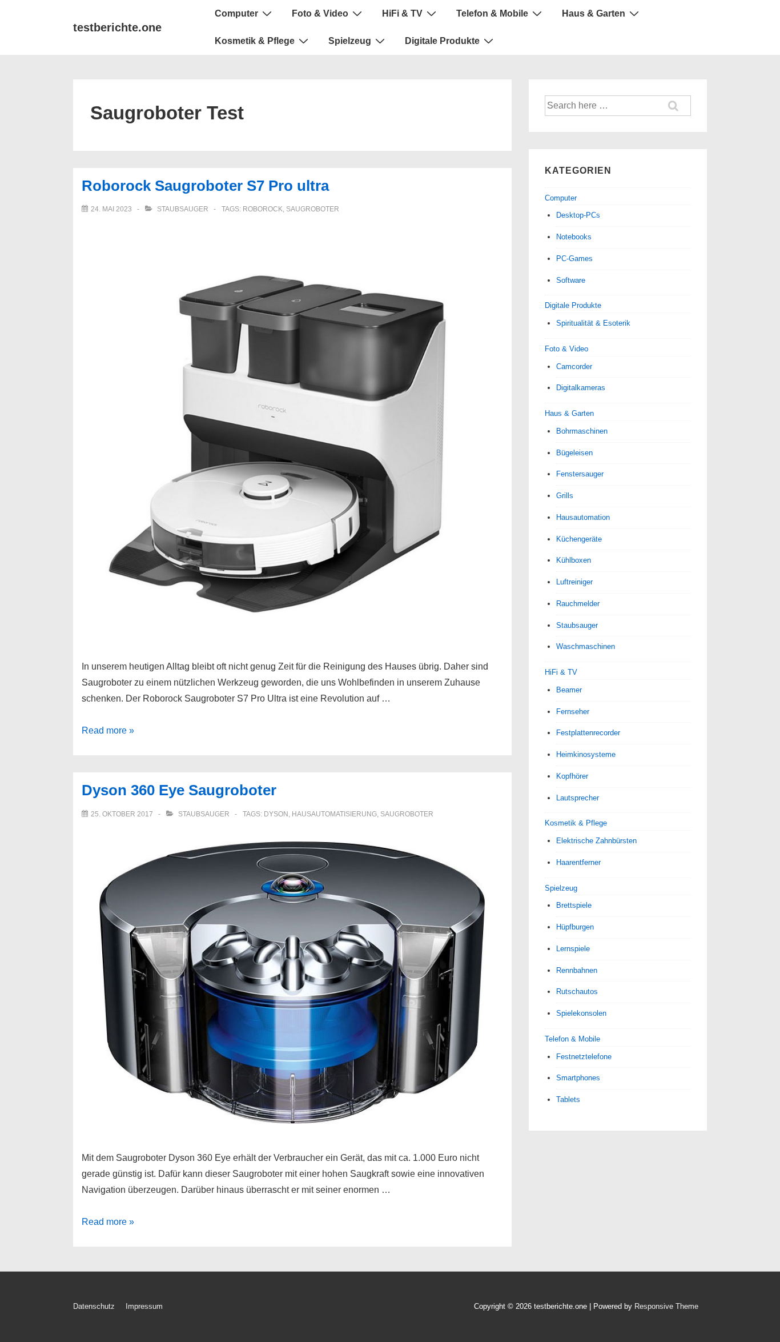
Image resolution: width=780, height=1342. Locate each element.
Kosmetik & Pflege (255, 41)
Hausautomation (583, 517)
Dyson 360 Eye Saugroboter (179, 790)
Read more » (108, 730)
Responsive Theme (666, 1306)
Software (570, 280)
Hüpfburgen (575, 927)
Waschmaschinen (585, 646)
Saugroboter (312, 209)
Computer (236, 13)
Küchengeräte (579, 539)
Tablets (568, 1099)
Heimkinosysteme (586, 754)
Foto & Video (320, 13)
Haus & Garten (593, 13)
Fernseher (572, 711)
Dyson (276, 814)
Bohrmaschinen (582, 431)
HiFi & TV (402, 13)
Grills (564, 495)
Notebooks (574, 237)
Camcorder (574, 366)
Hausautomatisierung (334, 814)
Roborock (263, 209)
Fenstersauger (580, 474)
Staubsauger (182, 209)
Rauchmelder (578, 603)
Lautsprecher (577, 798)
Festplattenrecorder (588, 732)
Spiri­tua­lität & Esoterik (593, 323)
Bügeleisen (574, 452)
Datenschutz (94, 1306)
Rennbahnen (576, 970)
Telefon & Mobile (492, 13)
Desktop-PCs (578, 215)
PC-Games (574, 258)
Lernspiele (573, 948)
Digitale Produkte (442, 41)
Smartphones (578, 1077)
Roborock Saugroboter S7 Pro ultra (205, 185)
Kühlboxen (573, 560)
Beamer (569, 690)
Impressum (144, 1306)
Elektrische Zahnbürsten (596, 840)
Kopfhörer (572, 776)
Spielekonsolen (581, 1013)
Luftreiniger (574, 582)
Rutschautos (577, 991)
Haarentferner (578, 862)
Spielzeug (349, 41)
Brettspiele (574, 905)
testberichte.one (117, 27)
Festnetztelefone (584, 1056)
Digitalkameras (580, 387)
